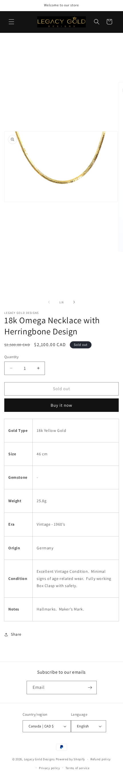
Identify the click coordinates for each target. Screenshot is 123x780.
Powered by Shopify (70, 759)
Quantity (11, 356)
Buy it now (61, 405)
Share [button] (16, 634)
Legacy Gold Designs (39, 759)
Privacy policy (49, 768)
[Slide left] (49, 302)
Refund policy (100, 759)
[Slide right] (74, 302)
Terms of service (78, 768)
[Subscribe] (90, 687)
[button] (11, 21)
